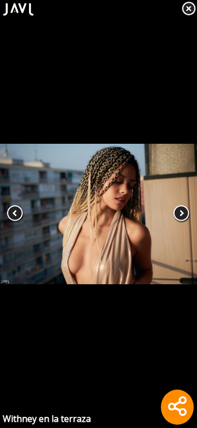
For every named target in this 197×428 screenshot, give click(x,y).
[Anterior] (19, 214)
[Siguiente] (177, 214)
